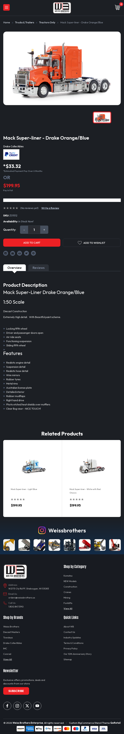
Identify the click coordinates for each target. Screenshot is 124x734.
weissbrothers (67, 530)
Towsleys (8, 637)
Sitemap (68, 659)
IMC (5, 648)
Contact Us (69, 632)
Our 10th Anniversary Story (78, 654)
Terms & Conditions (73, 643)
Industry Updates (72, 637)
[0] (117, 7)
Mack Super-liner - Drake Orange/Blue (81, 22)
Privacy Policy (71, 648)
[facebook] (7, 706)
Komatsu (68, 575)
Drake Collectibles (12, 643)
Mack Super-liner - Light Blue (24, 489)
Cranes (67, 592)
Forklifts (68, 603)
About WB (69, 626)
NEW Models (70, 581)
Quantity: (9, 230)
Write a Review (50, 208)
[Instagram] (17, 706)
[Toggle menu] (6, 7)
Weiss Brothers (11, 626)
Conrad (7, 654)
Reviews (38, 268)
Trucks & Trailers (24, 22)
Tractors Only (47, 22)
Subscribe (16, 691)
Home (6, 22)
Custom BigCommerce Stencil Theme (89, 722)
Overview (14, 268)
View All (68, 608)
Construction (70, 586)
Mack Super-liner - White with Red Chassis (85, 491)
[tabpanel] (32, 478)
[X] (27, 706)
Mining (67, 597)
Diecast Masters (11, 632)
